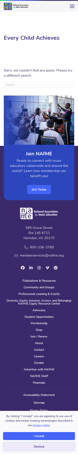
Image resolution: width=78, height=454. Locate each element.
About (39, 343)
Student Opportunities (39, 317)
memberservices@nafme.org (42, 255)
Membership (39, 323)
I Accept (39, 436)
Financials (39, 383)
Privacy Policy (39, 410)
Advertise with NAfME (39, 370)
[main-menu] (71, 8)
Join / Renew (39, 337)
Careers (39, 356)
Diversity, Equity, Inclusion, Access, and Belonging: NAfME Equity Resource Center (39, 302)
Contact (39, 350)
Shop (39, 330)
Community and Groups (39, 287)
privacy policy (41, 425)
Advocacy (39, 310)
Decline (39, 447)
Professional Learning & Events (39, 294)
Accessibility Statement (39, 394)
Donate (39, 363)
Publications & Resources (39, 281)
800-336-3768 (42, 247)
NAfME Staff (39, 376)
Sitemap (39, 402)
